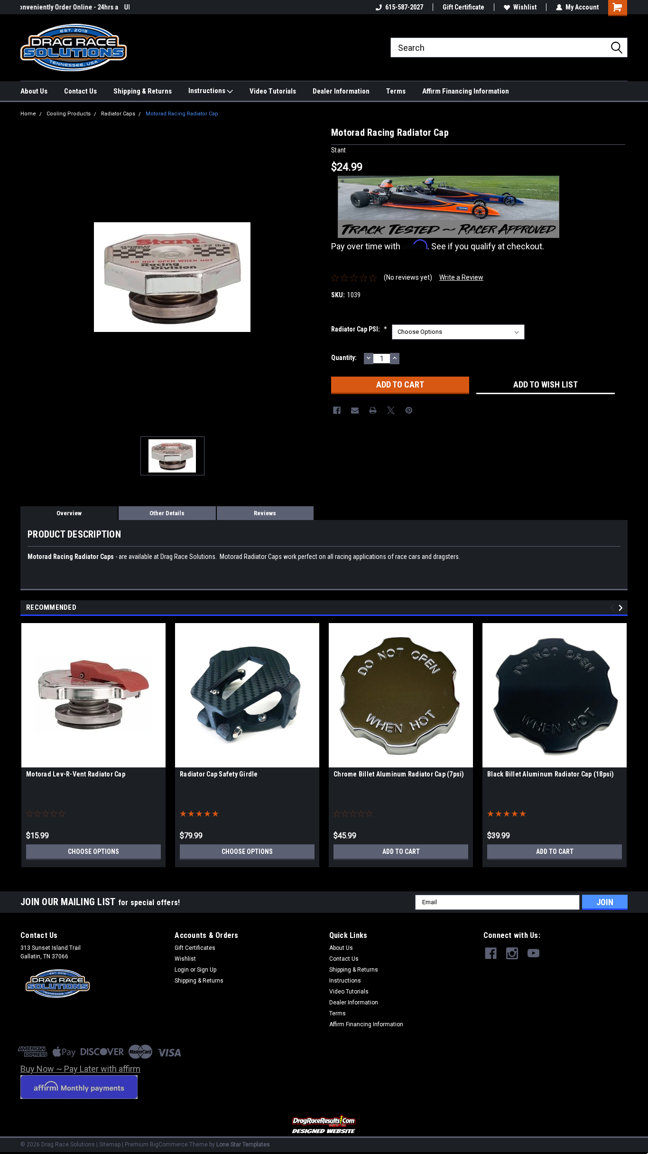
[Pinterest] (409, 410)
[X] (391, 410)
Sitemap (109, 1144)
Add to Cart (401, 851)
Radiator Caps (118, 114)
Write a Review (461, 277)
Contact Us (80, 91)
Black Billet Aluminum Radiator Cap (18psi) (550, 774)
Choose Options (93, 851)
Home (28, 114)
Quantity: (344, 357)
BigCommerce (169, 1144)
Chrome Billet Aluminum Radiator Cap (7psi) (398, 774)
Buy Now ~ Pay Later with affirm (80, 1069)
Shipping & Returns (142, 91)
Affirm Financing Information (465, 91)
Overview (69, 513)
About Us (33, 91)
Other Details (167, 513)
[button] (324, 1124)
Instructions (207, 90)
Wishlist (525, 7)
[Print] (373, 410)
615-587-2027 (404, 7)
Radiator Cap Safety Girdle (219, 774)
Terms (396, 91)
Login (182, 969)
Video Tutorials (273, 91)
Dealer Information (341, 91)
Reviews (265, 513)
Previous (613, 607)
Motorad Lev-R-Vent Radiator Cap (75, 774)
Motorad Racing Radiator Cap (182, 114)
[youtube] (533, 953)
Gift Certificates (195, 948)
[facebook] (491, 953)
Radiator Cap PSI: (359, 329)
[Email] (355, 410)
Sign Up (206, 969)
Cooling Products (68, 114)
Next (622, 607)
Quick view (93, 760)
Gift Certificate (463, 7)
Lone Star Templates (243, 1144)
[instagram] (512, 953)
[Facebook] (337, 410)
